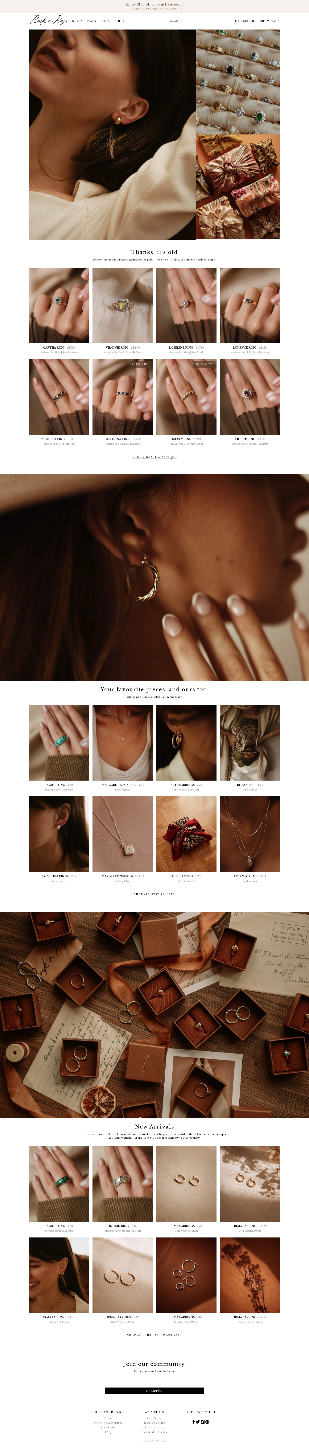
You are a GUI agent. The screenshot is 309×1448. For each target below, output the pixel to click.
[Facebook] (193, 1421)
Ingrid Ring (59, 787)
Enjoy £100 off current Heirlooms (154, 6)
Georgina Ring (122, 441)
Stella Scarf (186, 879)
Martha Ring (59, 350)
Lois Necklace (250, 879)
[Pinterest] (207, 1421)
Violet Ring (250, 441)
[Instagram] (203, 1421)
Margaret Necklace (123, 787)
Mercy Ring (186, 441)
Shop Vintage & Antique (155, 457)
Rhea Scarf (250, 787)
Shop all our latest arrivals (154, 1335)
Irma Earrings (186, 1228)
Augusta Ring (59, 441)
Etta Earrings (186, 787)
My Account (246, 21)
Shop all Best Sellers (154, 894)
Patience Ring (250, 350)
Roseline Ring (186, 350)
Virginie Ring (122, 350)
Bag (275, 21)
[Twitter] (198, 1421)
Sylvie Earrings (59, 879)
